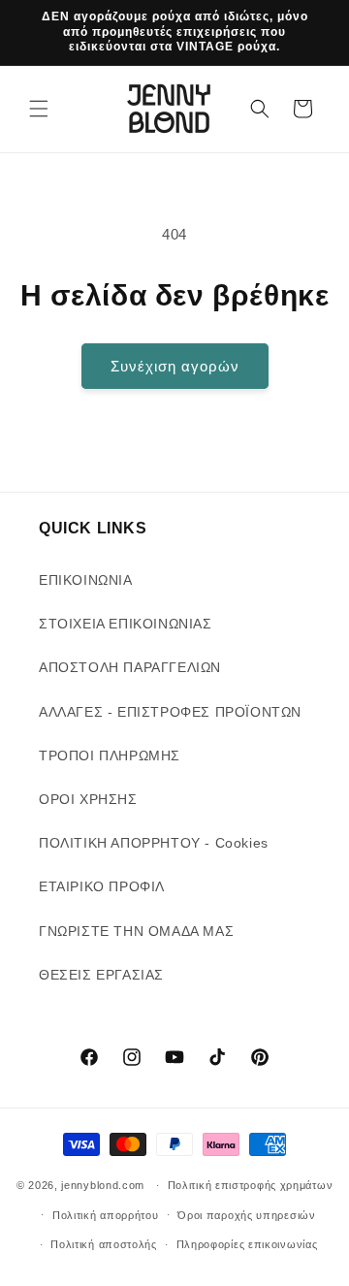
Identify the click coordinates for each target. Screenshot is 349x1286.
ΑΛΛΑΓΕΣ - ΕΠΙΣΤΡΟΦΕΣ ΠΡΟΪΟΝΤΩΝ (170, 712)
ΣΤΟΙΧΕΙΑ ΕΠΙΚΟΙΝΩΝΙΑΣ (125, 623)
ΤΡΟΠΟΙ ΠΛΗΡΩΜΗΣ (109, 755)
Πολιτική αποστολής (103, 1244)
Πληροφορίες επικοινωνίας (247, 1244)
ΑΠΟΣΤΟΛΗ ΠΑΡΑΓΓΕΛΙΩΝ (130, 667)
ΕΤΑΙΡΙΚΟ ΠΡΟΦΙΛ (102, 886)
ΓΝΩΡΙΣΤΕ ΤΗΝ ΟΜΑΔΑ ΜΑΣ (136, 931)
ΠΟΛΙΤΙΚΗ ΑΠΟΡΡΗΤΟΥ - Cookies (154, 843)
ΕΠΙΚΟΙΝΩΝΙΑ (86, 580)
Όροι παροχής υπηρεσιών (246, 1215)
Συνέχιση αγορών (175, 366)
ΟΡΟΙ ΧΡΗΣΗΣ (88, 799)
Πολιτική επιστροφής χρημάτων (250, 1185)
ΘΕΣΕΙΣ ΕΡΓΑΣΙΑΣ (101, 974)
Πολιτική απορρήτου (105, 1215)
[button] (38, 108)
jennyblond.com (102, 1185)
